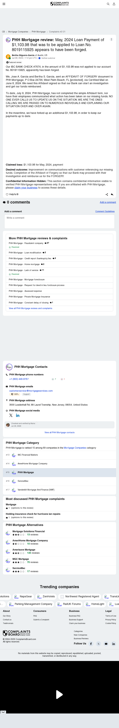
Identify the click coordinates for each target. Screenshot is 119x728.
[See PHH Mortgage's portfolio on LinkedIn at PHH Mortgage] (17, 415)
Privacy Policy (110, 620)
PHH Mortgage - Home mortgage (26, 264)
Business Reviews (81, 638)
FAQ (35, 616)
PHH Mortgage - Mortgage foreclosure (27, 280)
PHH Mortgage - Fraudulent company (29, 243)
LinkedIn (113, 643)
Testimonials (8, 623)
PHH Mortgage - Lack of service (26, 270)
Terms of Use (110, 616)
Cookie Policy (110, 623)
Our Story (6, 616)
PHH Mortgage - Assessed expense (25, 291)
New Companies (80, 635)
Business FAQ (74, 616)
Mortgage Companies (75, 448)
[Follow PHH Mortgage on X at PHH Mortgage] (10, 415)
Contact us (7, 620)
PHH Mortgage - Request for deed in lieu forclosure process (36, 285)
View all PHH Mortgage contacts (60, 433)
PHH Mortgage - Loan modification (27, 253)
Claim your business (77, 623)
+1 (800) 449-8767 (19, 379)
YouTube (106, 643)
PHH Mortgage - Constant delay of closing (31, 303)
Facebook (90, 643)
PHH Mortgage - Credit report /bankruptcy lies (32, 259)
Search (108, 4)
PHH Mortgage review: (33, 40)
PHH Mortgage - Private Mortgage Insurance (29, 297)
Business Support (76, 620)
